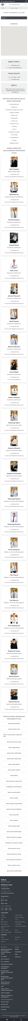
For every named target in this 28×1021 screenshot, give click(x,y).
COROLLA (3, 917)
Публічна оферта (5, 992)
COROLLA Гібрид (19, 917)
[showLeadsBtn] (7, 1019)
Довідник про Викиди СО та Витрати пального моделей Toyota (6, 951)
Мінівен (3, 941)
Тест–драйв (4, 956)
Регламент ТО (4, 1004)
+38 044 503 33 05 (15, 65)
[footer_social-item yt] (10, 909)
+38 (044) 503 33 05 (15, 174)
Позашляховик (5, 939)
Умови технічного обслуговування (5, 982)
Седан (2, 937)
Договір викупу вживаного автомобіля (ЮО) (7, 978)
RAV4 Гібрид (4, 924)
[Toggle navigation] (26, 4)
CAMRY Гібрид (18, 915)
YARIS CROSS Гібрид (20, 921)
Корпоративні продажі (7, 964)
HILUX (16, 930)
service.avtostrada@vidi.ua (15, 67)
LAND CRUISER (4, 930)
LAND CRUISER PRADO (20, 926)
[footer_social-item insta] (6, 909)
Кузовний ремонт (5, 1007)
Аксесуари (3, 1009)
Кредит (17, 949)
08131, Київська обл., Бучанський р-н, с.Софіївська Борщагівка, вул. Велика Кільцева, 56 (15, 90)
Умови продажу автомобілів (5, 967)
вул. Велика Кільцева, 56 (9, 1)
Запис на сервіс (5, 1001)
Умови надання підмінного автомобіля (7, 989)
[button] (26, 1)
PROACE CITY (18, 932)
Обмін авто (18, 956)
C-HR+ (16, 919)
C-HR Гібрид (18, 924)
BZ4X (2, 919)
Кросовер (17, 937)
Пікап (16, 939)
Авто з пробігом (5, 961)
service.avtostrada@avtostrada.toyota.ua (15, 176)
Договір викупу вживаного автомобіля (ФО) (7, 972)
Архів (2, 986)
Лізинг (16, 954)
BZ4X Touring (4, 921)
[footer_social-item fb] (2, 909)
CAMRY (3, 915)
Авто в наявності (5, 959)
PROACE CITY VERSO (6, 932)
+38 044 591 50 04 (5, 888)
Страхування (18, 951)
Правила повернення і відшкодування (7, 996)
